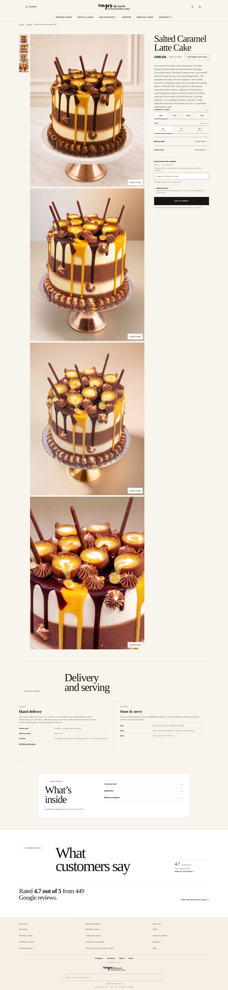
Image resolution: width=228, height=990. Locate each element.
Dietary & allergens (112, 797)
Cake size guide (160, 935)
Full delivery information (27, 744)
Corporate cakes (93, 935)
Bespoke (126, 17)
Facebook (111, 958)
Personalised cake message (165, 161)
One (160, 115)
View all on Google (184, 871)
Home (21, 24)
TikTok (121, 958)
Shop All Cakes (85, 17)
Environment (122, 986)
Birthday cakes (25, 935)
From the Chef (110, 784)
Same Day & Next (145, 17)
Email (131, 958)
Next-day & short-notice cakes (100, 948)
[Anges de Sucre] (114, 7)
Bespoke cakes (92, 929)
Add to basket (181, 201)
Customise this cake (197, 57)
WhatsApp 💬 (165, 17)
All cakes (23, 929)
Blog (154, 948)
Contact (156, 942)
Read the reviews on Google (195, 900)
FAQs (155, 929)
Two (174, 115)
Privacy (111, 986)
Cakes (29, 24)
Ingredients (109, 791)
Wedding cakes (26, 948)
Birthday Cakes (64, 17)
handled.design (117, 983)
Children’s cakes (26, 942)
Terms (115, 986)
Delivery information (95, 942)
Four (202, 115)
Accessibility (130, 986)
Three (188, 115)
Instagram (99, 958)
